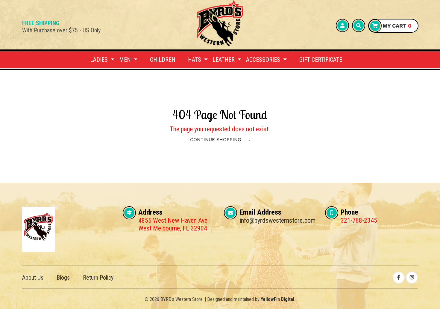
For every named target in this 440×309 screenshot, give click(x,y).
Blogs (63, 277)
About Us (32, 277)
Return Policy (98, 277)
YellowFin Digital (277, 299)
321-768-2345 (359, 220)
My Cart (396, 25)
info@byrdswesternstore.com (277, 220)
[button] (102, 59)
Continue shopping (215, 139)
